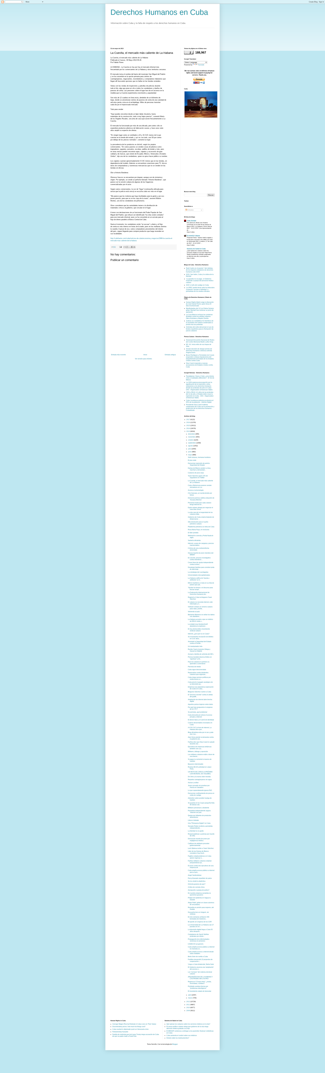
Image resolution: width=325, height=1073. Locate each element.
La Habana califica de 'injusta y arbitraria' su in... (198, 579)
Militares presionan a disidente (198, 808)
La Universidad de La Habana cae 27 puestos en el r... (201, 925)
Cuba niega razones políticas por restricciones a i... (199, 678)
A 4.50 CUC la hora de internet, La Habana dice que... (200, 728)
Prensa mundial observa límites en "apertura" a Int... (200, 658)
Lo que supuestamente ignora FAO (200, 790)
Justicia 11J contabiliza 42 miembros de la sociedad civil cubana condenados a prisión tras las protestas (199, 322)
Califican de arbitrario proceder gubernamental (198, 844)
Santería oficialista (194, 540)
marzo (190, 998)
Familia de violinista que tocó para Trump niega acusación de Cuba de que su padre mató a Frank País (135, 1035)
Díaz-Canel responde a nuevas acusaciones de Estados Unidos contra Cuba (199, 365)
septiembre (192, 443)
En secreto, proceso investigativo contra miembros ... (199, 558)
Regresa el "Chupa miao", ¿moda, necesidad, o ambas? (199, 982)
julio (189, 449)
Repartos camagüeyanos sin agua (200, 779)
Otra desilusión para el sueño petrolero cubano (198, 523)
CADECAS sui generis (195, 944)
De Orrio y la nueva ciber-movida (199, 777)
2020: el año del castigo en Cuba (197, 285)
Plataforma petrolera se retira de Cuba (201, 527)
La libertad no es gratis (196, 831)
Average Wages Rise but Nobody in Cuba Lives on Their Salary (134, 1024)
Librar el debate (193, 820)
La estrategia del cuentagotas (198, 572)
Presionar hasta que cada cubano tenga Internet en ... (199, 503)
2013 (188, 431)
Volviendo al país (194, 611)
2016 (188, 422)
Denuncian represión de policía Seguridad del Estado (199, 464)
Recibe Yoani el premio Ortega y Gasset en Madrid (199, 650)
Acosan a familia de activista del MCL (201, 654)
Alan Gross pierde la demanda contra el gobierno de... (201, 738)
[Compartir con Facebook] (132, 247)
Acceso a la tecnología (196, 490)
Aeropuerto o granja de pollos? (198, 890)
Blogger (175, 1044)
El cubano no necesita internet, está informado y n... (200, 603)
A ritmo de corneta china (196, 887)
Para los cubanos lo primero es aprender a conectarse (198, 663)
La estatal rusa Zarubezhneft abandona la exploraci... (198, 625)
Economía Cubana (193, 236)
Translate (201, 65)
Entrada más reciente (118, 355)
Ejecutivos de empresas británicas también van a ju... (200, 747)
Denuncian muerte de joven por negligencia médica (199, 839)
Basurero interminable (195, 764)
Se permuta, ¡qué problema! (197, 712)
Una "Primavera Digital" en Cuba (199, 823)
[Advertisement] (156, 37)
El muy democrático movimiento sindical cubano (199, 630)
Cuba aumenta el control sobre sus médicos (181, 1035)
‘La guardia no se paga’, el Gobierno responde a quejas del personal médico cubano (199, 280)
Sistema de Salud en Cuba (196, 249)
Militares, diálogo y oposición (198, 751)
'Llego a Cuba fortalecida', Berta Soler (201, 964)
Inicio (145, 355)
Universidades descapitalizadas (199, 575)
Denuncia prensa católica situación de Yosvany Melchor (201, 499)
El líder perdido (193, 533)
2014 (188, 428)
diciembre (191, 434)
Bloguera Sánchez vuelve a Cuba (199, 692)
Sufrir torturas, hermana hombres (199, 457)
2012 (188, 1001)
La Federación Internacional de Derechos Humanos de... (198, 593)
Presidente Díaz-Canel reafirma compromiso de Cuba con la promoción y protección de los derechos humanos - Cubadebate (200, 407)
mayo (190, 455)
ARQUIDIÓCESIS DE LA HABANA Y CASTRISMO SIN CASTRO (200, 978)
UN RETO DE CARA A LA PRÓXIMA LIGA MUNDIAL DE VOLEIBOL (200, 772)
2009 (188, 1010)
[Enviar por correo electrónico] (124, 247)
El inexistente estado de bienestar (199, 991)
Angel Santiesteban (194, 875)
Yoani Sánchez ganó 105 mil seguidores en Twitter (198, 477)
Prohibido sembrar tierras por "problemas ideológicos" (198, 987)
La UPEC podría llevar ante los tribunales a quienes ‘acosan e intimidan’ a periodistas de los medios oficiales (200, 289)
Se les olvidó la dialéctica (196, 881)
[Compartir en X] (129, 247)
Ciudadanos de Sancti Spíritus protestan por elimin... (198, 935)
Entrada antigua (170, 355)
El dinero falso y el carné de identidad (201, 720)
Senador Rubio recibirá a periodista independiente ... (200, 827)
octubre (191, 440)
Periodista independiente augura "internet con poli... (199, 811)
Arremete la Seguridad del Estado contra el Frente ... (199, 642)
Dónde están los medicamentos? (177, 1038)
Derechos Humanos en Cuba (159, 12)
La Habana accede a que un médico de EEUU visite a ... (200, 620)
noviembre (192, 437)
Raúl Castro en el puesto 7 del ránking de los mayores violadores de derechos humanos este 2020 (199, 270)
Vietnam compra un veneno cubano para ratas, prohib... (200, 607)
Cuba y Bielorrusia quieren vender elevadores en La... (200, 486)
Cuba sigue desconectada (197, 669)
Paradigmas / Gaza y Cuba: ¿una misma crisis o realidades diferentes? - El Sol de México (200, 378)
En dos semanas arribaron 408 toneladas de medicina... (198, 918)
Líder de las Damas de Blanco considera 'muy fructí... (198, 852)
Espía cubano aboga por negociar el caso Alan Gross (200, 508)
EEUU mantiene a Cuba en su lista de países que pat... (201, 584)
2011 (188, 1005)
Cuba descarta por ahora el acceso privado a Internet (200, 716)
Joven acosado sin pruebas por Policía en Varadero (199, 786)
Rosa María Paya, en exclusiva (198, 530)
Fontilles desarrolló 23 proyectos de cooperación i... (200, 960)
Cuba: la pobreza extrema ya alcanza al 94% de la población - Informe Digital (199, 401)
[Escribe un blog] (127, 247)
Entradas (190, 210)
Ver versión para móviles (143, 359)
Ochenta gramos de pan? (196, 884)
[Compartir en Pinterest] (134, 247)
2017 (188, 419)
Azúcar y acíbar (193, 783)
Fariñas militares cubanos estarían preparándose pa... (200, 862)
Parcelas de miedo (194, 667)
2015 (188, 425)
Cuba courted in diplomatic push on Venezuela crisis (130, 1029)
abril (190, 995)
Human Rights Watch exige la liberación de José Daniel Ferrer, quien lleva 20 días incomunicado (200, 304)
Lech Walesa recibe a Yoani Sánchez (201, 848)
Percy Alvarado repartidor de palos (200, 878)
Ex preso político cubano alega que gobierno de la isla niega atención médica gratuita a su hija (187, 1027)
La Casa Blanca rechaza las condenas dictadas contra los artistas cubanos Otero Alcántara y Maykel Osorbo (199, 316)
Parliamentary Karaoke (120, 1032)
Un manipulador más (195, 646)
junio (190, 452)
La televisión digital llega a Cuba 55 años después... (200, 930)
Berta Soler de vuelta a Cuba (198, 956)
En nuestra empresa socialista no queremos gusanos (199, 894)
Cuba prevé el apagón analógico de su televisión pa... (200, 683)
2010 (188, 1007)
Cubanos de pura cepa (196, 473)
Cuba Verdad (191, 221)
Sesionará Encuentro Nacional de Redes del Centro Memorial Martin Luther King (200, 341)
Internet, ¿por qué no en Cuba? (198, 634)
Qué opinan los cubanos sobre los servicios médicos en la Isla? (188, 1024)
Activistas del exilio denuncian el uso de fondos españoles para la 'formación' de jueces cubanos (200, 329)
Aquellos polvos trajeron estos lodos (200, 704)
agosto (190, 446)
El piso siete (192, 460)
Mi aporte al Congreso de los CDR (200, 922)
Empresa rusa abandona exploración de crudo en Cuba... (201, 688)
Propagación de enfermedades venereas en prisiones (198, 940)
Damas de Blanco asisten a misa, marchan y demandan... (199, 469)
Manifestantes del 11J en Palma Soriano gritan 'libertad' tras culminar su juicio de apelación (200, 310)
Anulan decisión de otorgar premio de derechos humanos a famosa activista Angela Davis (199, 350)
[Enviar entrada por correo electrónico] (120, 247)
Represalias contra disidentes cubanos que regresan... (198, 673)
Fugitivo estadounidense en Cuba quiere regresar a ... (199, 857)
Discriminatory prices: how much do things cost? (128, 1026)
